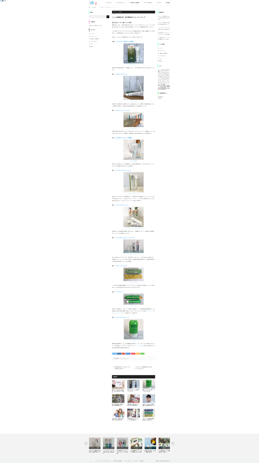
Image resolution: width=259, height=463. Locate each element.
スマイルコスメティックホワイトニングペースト (133, 228)
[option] (96, 445)
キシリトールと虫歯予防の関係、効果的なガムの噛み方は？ (149, 419)
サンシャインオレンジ (117, 313)
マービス (167, 81)
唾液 (166, 85)
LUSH (161, 70)
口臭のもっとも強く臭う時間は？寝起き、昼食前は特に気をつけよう (149, 405)
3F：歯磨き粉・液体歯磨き (134, 2)
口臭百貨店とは (160, 96)
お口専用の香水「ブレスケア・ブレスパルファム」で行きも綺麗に (122, 452)
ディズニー (162, 75)
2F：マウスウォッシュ (121, 2)
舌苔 (159, 89)
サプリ (166, 73)
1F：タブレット (109, 2)
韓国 (165, 89)
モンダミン (165, 82)
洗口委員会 (168, 2)
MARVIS (164, 70)
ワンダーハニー (166, 83)
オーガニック (167, 71)
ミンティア (160, 82)
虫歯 (161, 89)
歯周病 (161, 86)
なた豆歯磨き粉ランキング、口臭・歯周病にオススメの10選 (136, 451)
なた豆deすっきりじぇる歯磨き (123, 137)
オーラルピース (119, 291)
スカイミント (150, 311)
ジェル (123, 358)
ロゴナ (162, 83)
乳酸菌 (159, 85)
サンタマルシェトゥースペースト (133, 64)
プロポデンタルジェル (121, 74)
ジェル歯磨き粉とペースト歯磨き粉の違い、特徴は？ (164, 451)
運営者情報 (160, 98)
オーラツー (160, 72)
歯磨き (165, 86)
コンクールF (140, 345)
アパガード (162, 71)
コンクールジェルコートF (122, 317)
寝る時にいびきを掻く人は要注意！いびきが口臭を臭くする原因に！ (118, 391)
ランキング (127, 358)
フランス (162, 76)
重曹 (163, 89)
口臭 (163, 85)
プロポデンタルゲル (133, 100)
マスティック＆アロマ (134, 282)
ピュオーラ (167, 75)
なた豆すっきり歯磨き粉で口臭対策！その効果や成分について (94, 451)
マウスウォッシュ (163, 80)
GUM (159, 70)
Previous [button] (86, 443)
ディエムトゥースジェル (133, 254)
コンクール (162, 73)
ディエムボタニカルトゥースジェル (124, 237)
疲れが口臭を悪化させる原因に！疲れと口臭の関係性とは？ (118, 405)
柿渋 (167, 85)
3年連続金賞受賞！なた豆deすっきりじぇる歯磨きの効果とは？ (122, 367)
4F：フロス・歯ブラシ (148, 2)
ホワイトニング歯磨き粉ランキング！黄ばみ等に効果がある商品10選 (164, 18)
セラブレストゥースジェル (122, 110)
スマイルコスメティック (121, 205)
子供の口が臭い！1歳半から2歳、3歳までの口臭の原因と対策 (118, 419)
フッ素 (159, 76)
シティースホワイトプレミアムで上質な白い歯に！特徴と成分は (108, 452)
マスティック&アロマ (121, 265)
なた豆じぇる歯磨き (133, 160)
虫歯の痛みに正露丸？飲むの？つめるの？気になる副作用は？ (133, 405)
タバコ (164, 74)
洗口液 (163, 88)
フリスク (166, 76)
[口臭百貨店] (93, 2)
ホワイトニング (164, 77)
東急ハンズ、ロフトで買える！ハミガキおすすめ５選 (149, 390)
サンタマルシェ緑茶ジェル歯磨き (125, 41)
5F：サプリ (159, 2)
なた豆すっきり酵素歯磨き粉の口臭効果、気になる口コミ (144, 367)
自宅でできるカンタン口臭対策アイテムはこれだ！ (133, 390)
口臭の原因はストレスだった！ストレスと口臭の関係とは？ (133, 419)
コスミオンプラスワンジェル (123, 170)
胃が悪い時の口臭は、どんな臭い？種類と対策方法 (150, 451)
